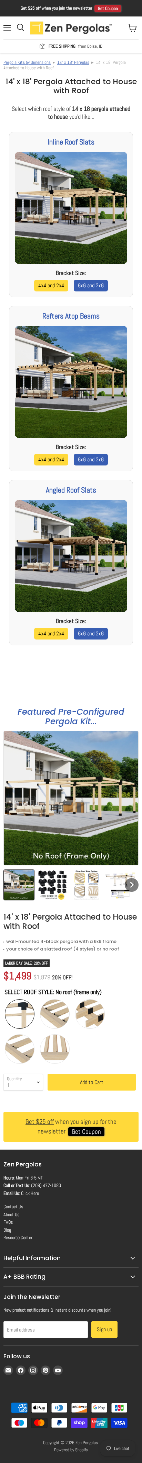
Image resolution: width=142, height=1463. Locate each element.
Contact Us (13, 1206)
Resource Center (17, 1237)
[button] (18, 884)
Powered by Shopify (71, 1450)
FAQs (8, 1222)
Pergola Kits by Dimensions (27, 62)
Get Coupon (108, 8)
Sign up (104, 1329)
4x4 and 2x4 (51, 285)
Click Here (30, 1193)
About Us (11, 1214)
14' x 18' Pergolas (73, 62)
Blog (7, 1230)
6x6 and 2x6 (91, 285)
